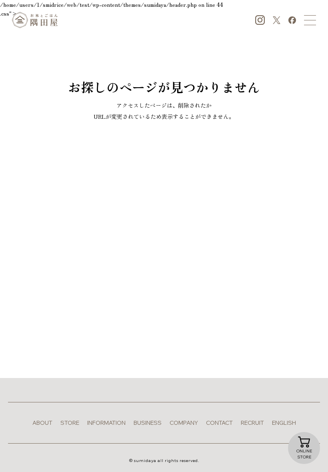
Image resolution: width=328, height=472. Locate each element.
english (284, 422)
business (148, 422)
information (106, 422)
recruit (252, 422)
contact (219, 422)
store (69, 422)
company (184, 422)
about (42, 422)
